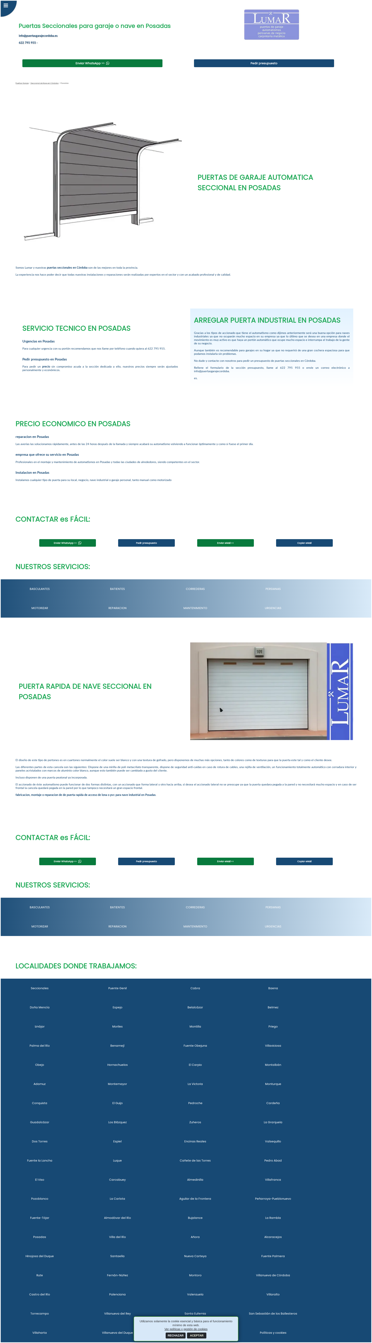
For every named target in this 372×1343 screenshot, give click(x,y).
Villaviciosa (273, 1046)
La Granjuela (273, 1122)
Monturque (273, 1084)
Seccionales (40, 988)
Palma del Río (39, 1046)
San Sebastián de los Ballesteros (273, 1314)
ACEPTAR (196, 1335)
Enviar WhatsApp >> (90, 63)
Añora (195, 1237)
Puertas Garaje (22, 83)
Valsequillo (273, 1141)
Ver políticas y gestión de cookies (186, 1329)
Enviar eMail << (225, 543)
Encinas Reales (195, 1141)
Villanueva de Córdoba (273, 1275)
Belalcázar (195, 1007)
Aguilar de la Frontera (195, 1199)
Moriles (117, 1026)
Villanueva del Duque (117, 1333)
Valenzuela (195, 1294)
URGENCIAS (273, 608)
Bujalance (195, 1218)
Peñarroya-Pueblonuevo (273, 1199)
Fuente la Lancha (39, 1160)
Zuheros (195, 1122)
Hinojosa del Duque (39, 1256)
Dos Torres (40, 1141)
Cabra (195, 988)
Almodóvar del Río (117, 1218)
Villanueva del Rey (117, 1314)
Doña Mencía (40, 1007)
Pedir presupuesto (264, 63)
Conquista (39, 1103)
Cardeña (273, 1103)
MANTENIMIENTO (195, 608)
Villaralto (273, 1294)
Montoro (195, 1275)
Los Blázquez (117, 1122)
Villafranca (273, 1180)
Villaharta (39, 1333)
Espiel (117, 1141)
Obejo (39, 1065)
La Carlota (117, 1199)
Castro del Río (39, 1294)
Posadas (39, 1237)
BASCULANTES (40, 589)
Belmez (273, 1007)
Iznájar (40, 1026)
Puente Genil (117, 988)
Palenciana (117, 1294)
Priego (273, 1026)
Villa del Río (117, 1237)
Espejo (117, 1007)
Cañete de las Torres (195, 1160)
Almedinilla (195, 1180)
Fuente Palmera (273, 1256)
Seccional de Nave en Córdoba (44, 83)
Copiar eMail (304, 543)
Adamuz (40, 1084)
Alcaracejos (273, 1237)
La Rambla (273, 1218)
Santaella (117, 1256)
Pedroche (195, 1103)
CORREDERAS (195, 589)
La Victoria (195, 1084)
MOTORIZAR (39, 608)
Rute (39, 1275)
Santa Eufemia (195, 1314)
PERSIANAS (273, 589)
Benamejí (117, 1046)
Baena (273, 988)
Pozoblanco (39, 1199)
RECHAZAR (176, 1335)
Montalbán (273, 1065)
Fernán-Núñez (117, 1275)
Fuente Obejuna (195, 1046)
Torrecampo (39, 1314)
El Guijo (117, 1103)
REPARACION (117, 608)
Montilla (195, 1026)
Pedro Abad (273, 1160)
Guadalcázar (39, 1122)
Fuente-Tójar (39, 1218)
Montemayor (117, 1084)
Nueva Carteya (195, 1256)
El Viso (39, 1180)
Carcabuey (117, 1180)
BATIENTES (117, 589)
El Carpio (195, 1065)
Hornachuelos (117, 1065)
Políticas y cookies (273, 1333)
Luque (117, 1160)
